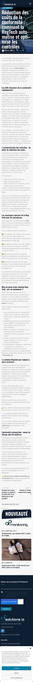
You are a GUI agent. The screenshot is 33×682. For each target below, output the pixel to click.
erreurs (4, 303)
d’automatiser (19, 68)
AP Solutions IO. (8, 355)
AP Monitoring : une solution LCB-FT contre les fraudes (16, 534)
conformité (5, 425)
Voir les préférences (16, 678)
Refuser (16, 673)
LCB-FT (15, 531)
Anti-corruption (7, 8)
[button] (30, 648)
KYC (10, 323)
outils (27, 221)
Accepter (16, 668)
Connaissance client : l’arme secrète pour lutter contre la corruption (15, 566)
